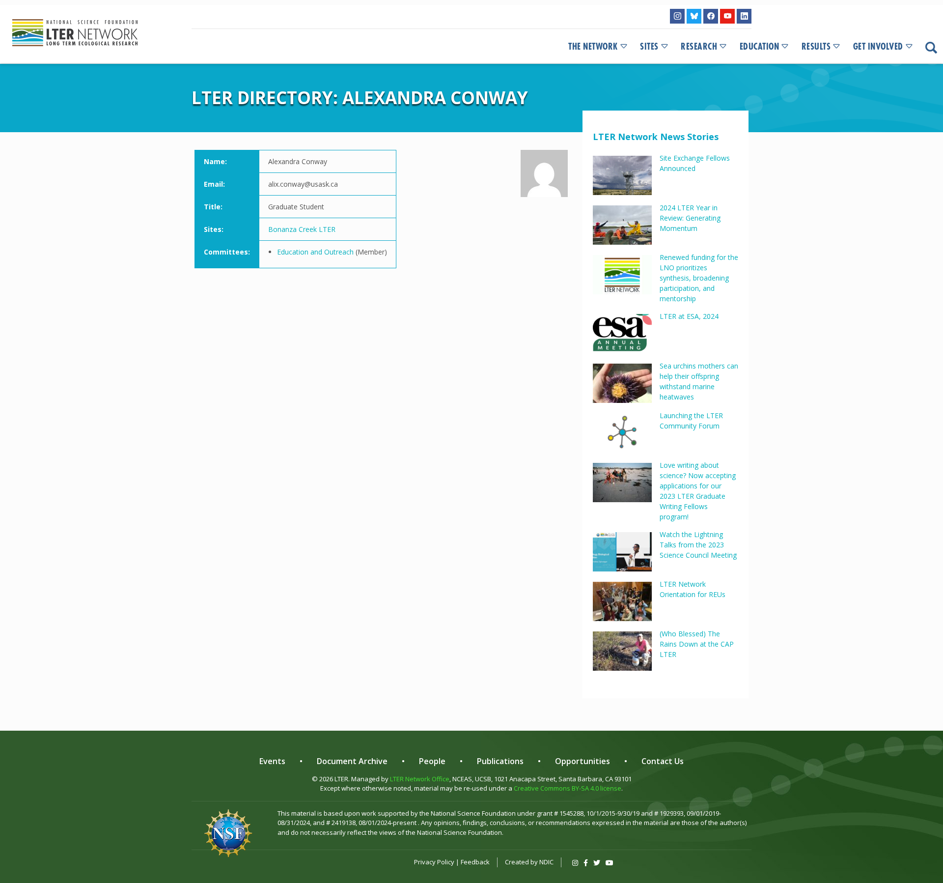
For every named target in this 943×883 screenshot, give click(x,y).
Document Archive (352, 761)
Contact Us (662, 761)
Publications (500, 761)
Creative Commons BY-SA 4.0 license (567, 788)
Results (816, 46)
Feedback (475, 861)
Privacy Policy (434, 861)
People (432, 761)
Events (272, 761)
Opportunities (582, 761)
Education (759, 46)
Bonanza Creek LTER (301, 229)
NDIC (546, 861)
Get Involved (878, 46)
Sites (649, 46)
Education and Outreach (315, 251)
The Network (593, 46)
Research (699, 46)
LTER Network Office (419, 778)
